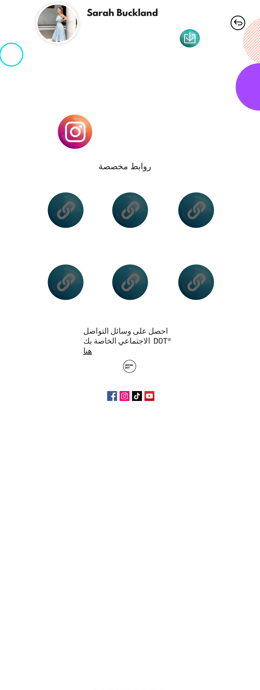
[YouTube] (149, 396)
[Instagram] (124, 396)
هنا (87, 350)
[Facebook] (112, 396)
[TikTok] (137, 396)
